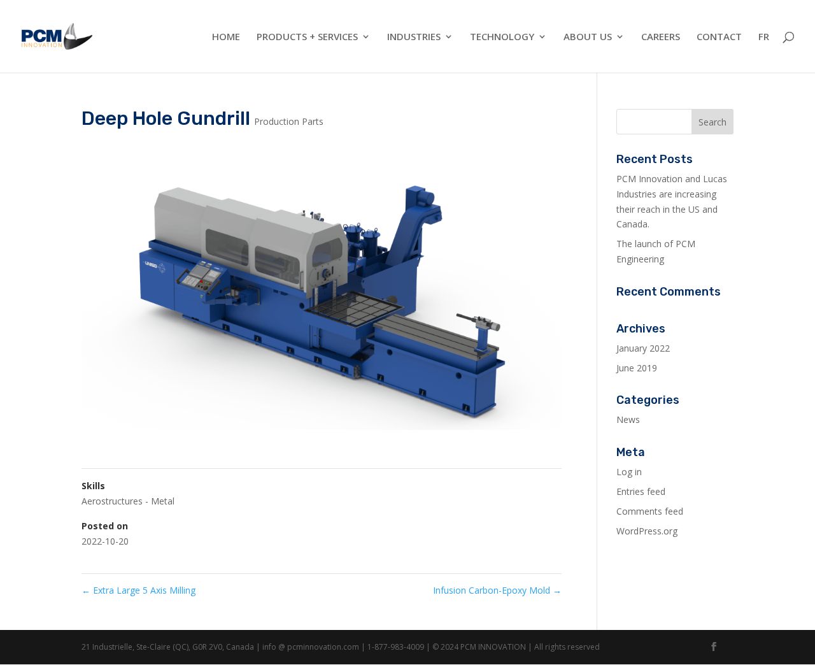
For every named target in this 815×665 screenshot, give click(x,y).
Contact (719, 37)
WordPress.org (646, 531)
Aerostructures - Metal (128, 501)
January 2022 (643, 348)
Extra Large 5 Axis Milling (138, 590)
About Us (587, 37)
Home (226, 37)
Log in (629, 472)
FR (763, 37)
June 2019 (636, 368)
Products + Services (307, 37)
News (628, 419)
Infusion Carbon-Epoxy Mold (497, 590)
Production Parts (288, 121)
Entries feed (640, 491)
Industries (414, 37)
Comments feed (649, 511)
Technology (502, 37)
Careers (660, 37)
